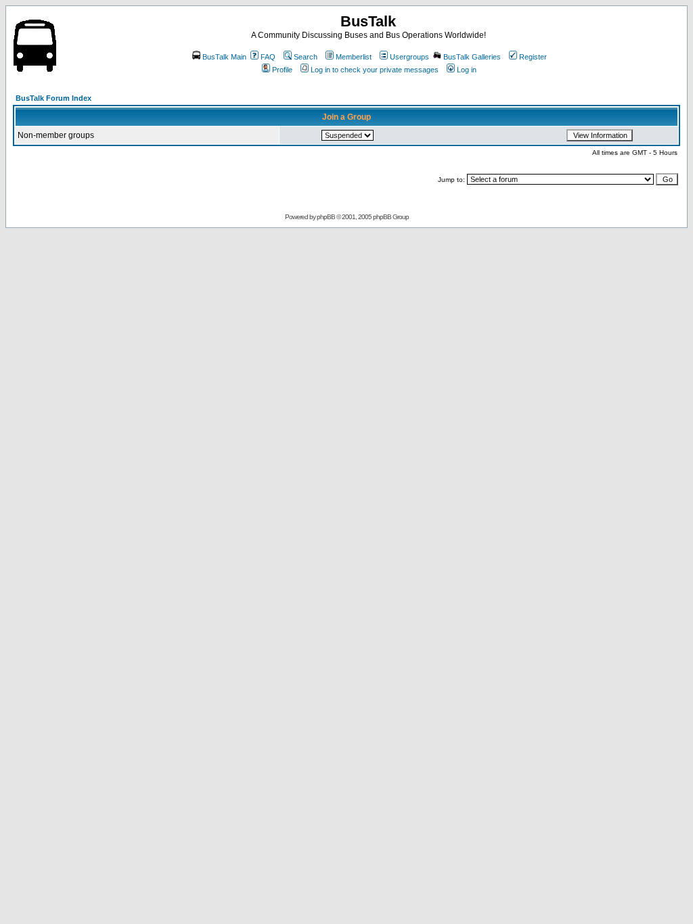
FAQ (268, 57)
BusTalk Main (224, 57)
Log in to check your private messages (375, 70)
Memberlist (354, 57)
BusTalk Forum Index (53, 98)
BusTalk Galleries (472, 57)
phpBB (326, 217)
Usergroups (409, 57)
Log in (466, 70)
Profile (282, 70)
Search (305, 57)
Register (533, 57)
